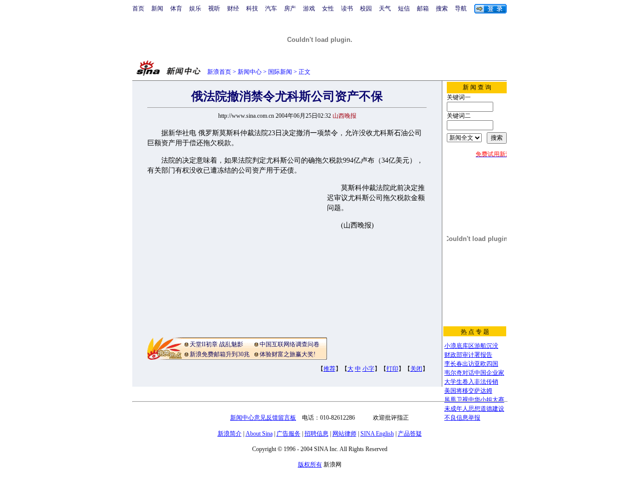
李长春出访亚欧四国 (471, 363)
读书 (347, 8)
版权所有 (310, 464)
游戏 (309, 8)
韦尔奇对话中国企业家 (474, 372)
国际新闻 (280, 71)
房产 (290, 8)
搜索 (442, 8)
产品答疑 (410, 433)
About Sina (259, 433)
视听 (214, 8)
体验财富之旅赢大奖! (288, 354)
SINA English (377, 433)
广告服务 (289, 433)
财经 (233, 8)
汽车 (271, 8)
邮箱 (423, 8)
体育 (176, 8)
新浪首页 (219, 71)
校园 (366, 8)
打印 (392, 368)
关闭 (416, 368)
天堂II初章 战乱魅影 (216, 344)
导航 (461, 8)
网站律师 (344, 433)
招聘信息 (316, 433)
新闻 (157, 8)
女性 (328, 8)
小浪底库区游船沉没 (471, 345)
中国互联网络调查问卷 (290, 344)
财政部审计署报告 (468, 354)
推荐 (329, 368)
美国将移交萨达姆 (468, 390)
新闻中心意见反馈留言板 (263, 417)
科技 (252, 8)
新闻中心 (250, 71)
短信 (404, 8)
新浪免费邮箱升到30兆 (220, 354)
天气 (385, 8)
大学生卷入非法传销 (471, 381)
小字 (368, 368)
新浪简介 (230, 433)
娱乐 (195, 8)
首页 (138, 8)
